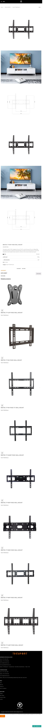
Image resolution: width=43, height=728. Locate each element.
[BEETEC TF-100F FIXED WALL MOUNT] (21, 621)
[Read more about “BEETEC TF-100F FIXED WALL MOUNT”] (2, 643)
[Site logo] (21, 1)
